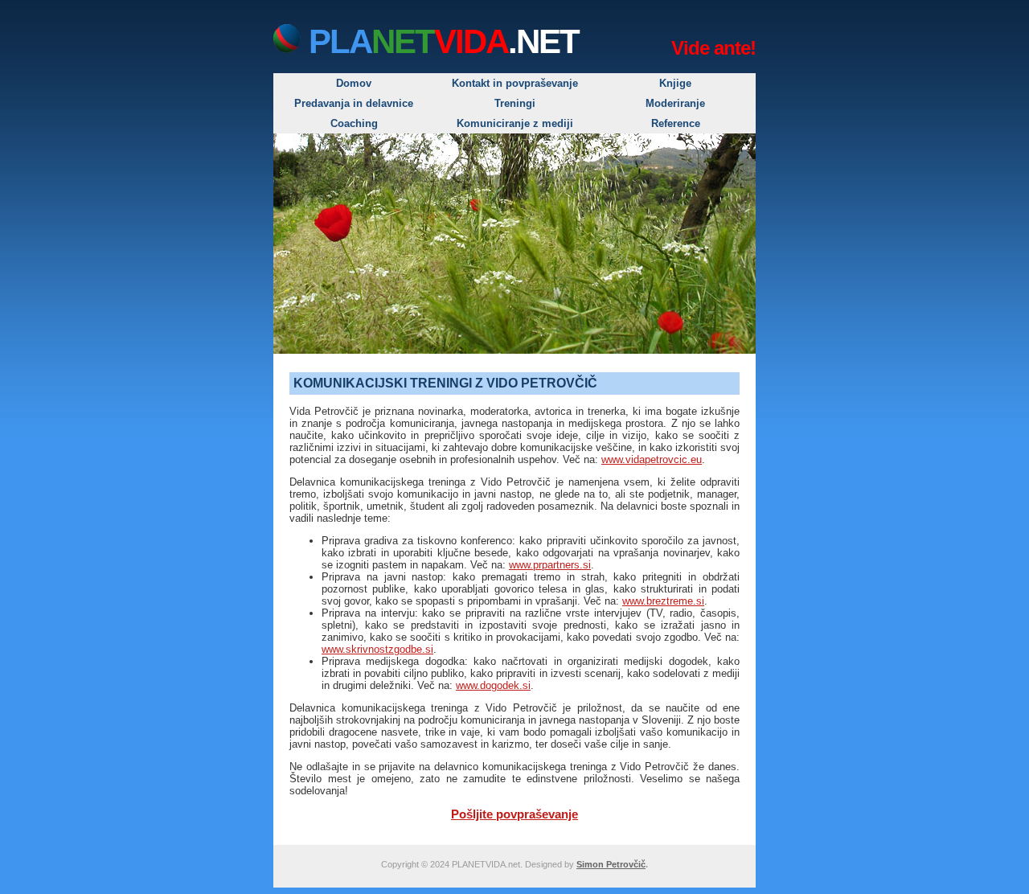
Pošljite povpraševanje (514, 814)
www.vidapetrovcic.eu (651, 459)
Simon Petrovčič (611, 864)
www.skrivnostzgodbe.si (377, 649)
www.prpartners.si (550, 565)
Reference (675, 123)
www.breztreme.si (663, 601)
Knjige (675, 83)
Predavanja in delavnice (353, 103)
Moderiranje (675, 103)
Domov (353, 83)
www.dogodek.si (493, 685)
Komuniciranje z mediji (515, 123)
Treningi (514, 103)
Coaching (354, 123)
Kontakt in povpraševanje (515, 83)
